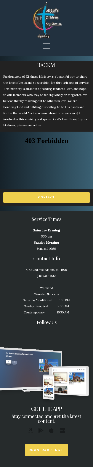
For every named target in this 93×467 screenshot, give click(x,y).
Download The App (47, 450)
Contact (46, 197)
